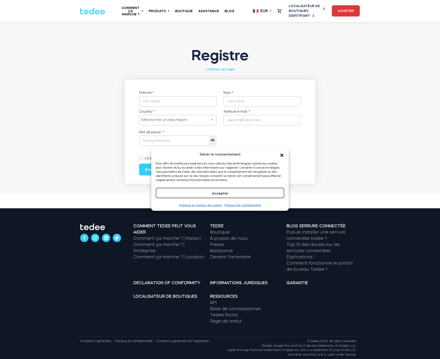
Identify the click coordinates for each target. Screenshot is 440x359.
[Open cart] (279, 11)
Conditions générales (95, 341)
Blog (229, 11)
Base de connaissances (235, 309)
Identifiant (299, 15)
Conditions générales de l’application (183, 341)
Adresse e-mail (236, 111)
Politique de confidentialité (242, 205)
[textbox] (177, 119)
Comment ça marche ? (130, 11)
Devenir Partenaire (230, 257)
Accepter (220, 193)
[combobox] (178, 120)
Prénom (146, 92)
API (213, 303)
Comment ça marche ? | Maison (167, 238)
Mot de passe (151, 132)
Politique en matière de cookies (200, 205)
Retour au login (222, 69)
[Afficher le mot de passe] (213, 140)
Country (146, 111)
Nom (228, 92)
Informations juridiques (239, 283)
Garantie (297, 283)
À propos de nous (229, 238)
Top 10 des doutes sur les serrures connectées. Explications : (313, 250)
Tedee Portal (224, 315)
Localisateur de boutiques (304, 8)
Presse (217, 244)
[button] (282, 154)
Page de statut (226, 321)
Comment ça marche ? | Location (168, 257)
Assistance (208, 11)
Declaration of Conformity (166, 283)
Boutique (184, 11)
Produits (157, 11)
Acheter (346, 10)
